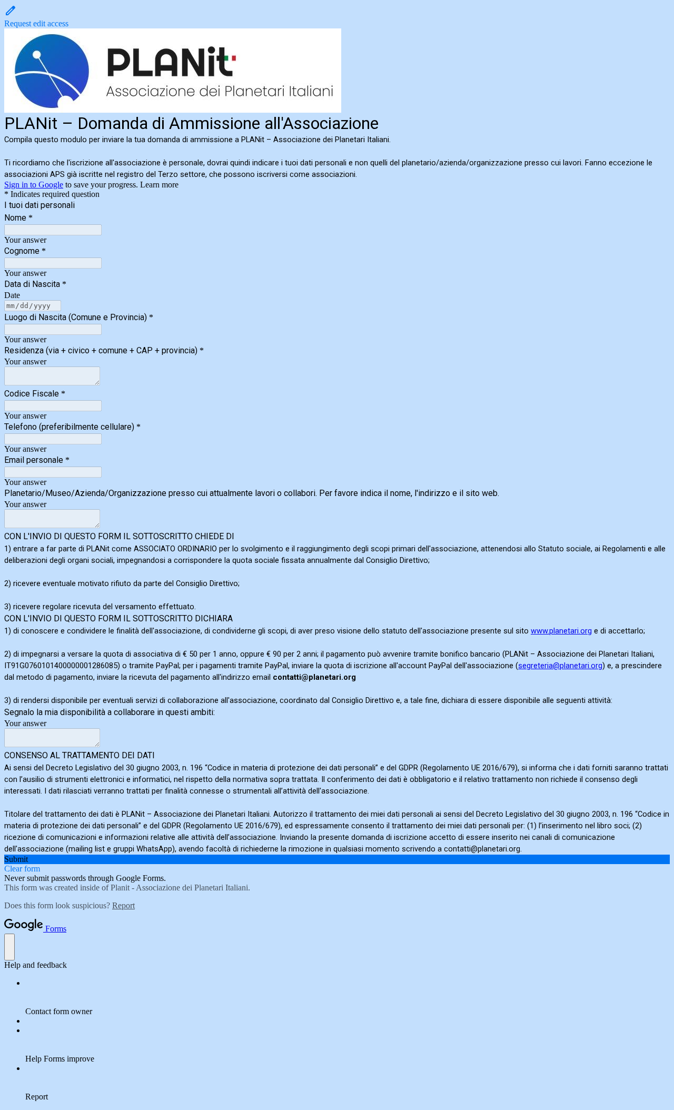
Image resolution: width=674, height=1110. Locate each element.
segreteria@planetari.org (560, 665)
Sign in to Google (33, 184)
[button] (337, 16)
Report (123, 905)
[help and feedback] (9, 947)
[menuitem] (347, 997)
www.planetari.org (561, 631)
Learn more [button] (159, 184)
